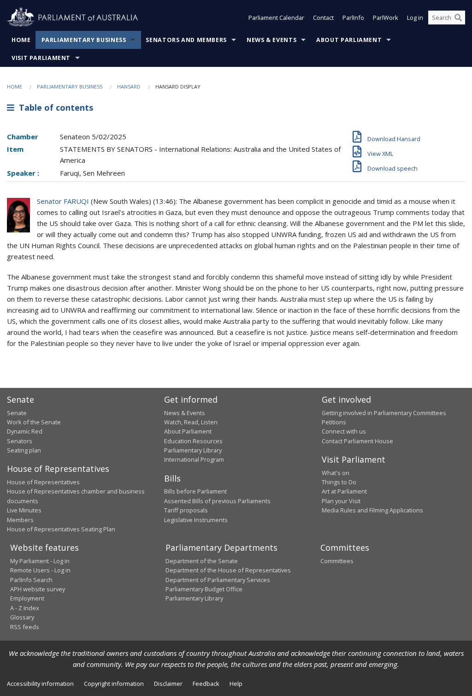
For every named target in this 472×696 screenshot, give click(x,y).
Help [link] (236, 683)
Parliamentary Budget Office (203, 589)
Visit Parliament (41, 58)
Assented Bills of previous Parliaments (217, 501)
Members (20, 520)
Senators (19, 441)
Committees (337, 561)
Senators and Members (186, 40)
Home (21, 40)
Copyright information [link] (114, 683)
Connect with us (344, 431)
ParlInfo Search (31, 580)
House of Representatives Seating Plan (61, 529)
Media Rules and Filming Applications (372, 510)
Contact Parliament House (357, 441)
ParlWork (385, 17)
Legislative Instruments (196, 520)
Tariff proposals (186, 510)
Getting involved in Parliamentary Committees (384, 413)
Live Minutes (24, 510)
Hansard (129, 86)
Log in (415, 17)
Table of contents (53, 107)
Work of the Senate (34, 422)
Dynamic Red (24, 431)
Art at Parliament (344, 491)
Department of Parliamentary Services (217, 580)
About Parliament (349, 40)
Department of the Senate (201, 561)
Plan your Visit (341, 501)
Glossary (22, 617)
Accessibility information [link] (40, 683)
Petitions (334, 422)
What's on (335, 473)
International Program (194, 459)
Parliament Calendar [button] (276, 17)
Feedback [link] (206, 683)
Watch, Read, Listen (191, 422)
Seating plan (24, 450)
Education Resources (193, 441)
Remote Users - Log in (40, 570)
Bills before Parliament (195, 491)
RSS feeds (24, 627)
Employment (27, 598)
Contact (323, 17)
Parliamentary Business (83, 40)
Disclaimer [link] (168, 683)
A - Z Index (24, 608)
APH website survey (37, 589)
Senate (17, 413)
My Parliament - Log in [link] (40, 561)
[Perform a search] (458, 17)
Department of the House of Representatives (228, 570)
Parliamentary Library (193, 450)
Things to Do (339, 482)
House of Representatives (43, 482)
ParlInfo (353, 17)
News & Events (271, 40)
